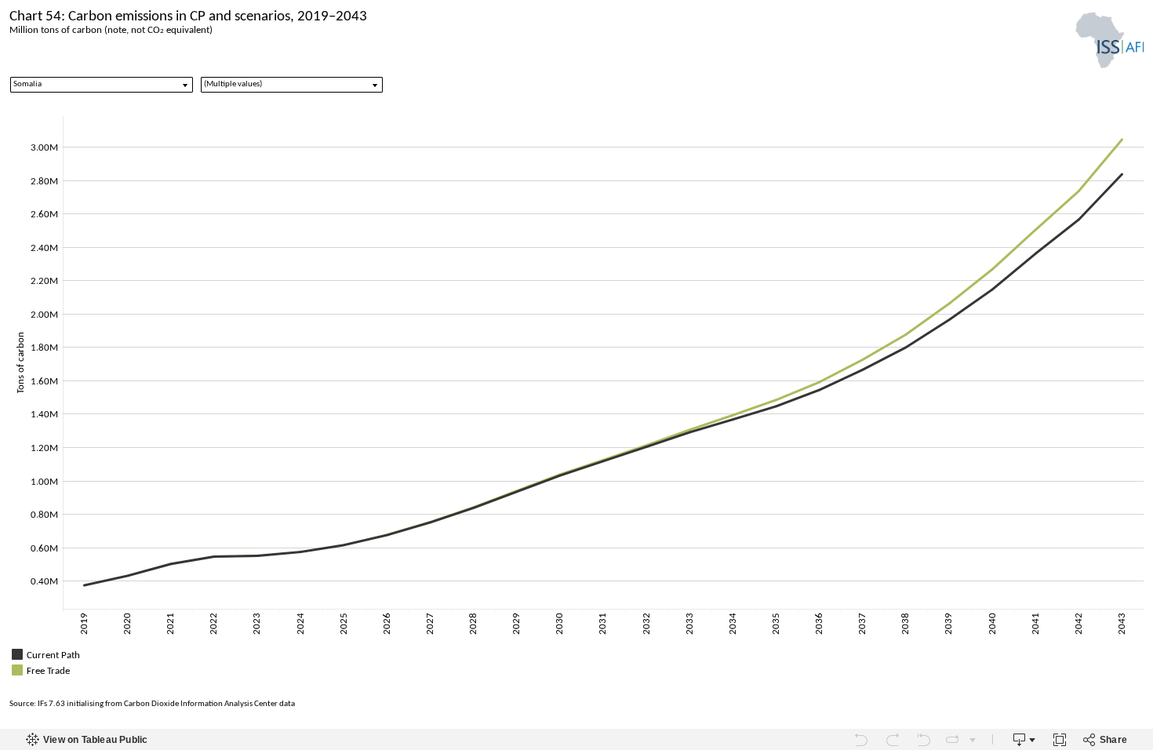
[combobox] (101, 85)
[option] (576, 654)
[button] (1137, 652)
